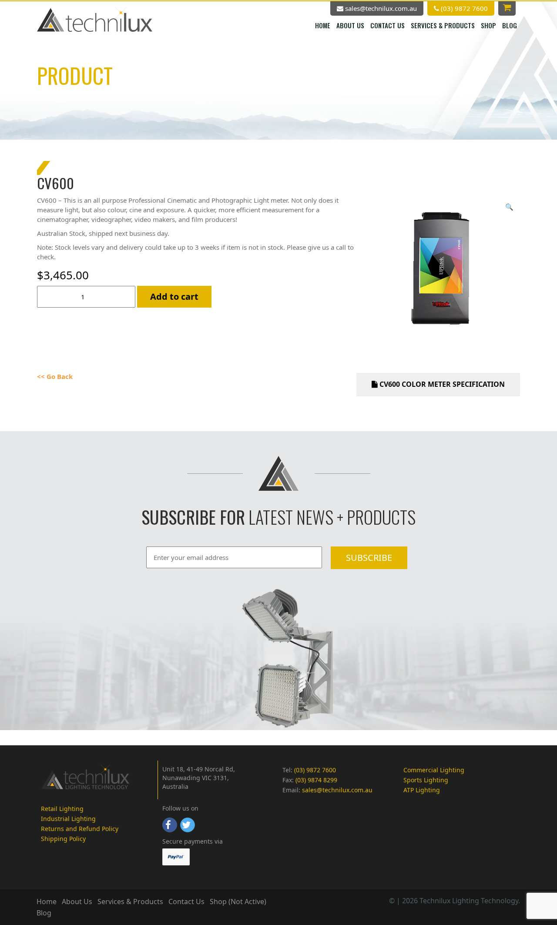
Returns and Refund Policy (79, 828)
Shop (488, 25)
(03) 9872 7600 (463, 8)
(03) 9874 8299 (316, 780)
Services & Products (443, 25)
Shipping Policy (63, 839)
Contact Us (387, 25)
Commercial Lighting (433, 770)
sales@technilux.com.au (380, 8)
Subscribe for (193, 516)
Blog (509, 25)
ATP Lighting (421, 790)
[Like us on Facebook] (169, 825)
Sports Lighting (425, 780)
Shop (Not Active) (238, 901)
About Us (350, 25)
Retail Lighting (62, 808)
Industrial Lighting (68, 818)
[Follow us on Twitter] (187, 825)
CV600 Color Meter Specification (441, 384)
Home (322, 25)
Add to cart (174, 296)
